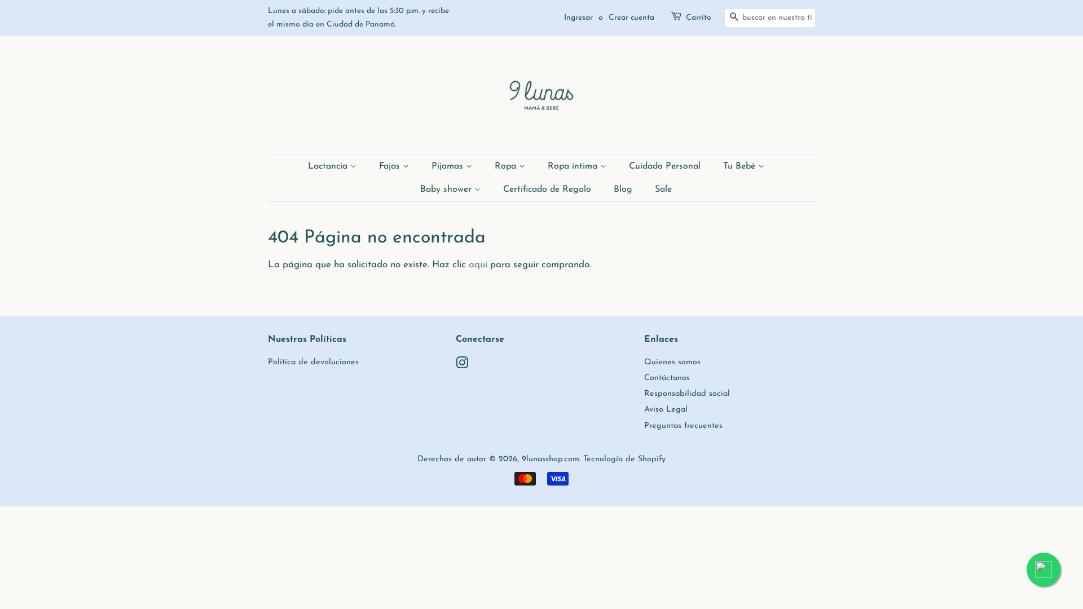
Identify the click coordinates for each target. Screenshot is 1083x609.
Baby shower (447, 189)
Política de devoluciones (313, 362)
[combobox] (770, 18)
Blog (623, 189)
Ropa (507, 166)
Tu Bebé (740, 166)
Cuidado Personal (665, 166)
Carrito (698, 18)
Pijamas (449, 166)
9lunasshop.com (550, 459)
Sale (663, 189)
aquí (478, 265)
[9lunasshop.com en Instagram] (462, 365)
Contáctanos (667, 378)
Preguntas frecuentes (683, 426)
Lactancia (329, 166)
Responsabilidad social (687, 394)
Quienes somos (672, 362)
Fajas (391, 166)
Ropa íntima (574, 166)
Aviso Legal (666, 409)
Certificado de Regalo (547, 189)
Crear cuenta (631, 18)
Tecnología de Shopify (624, 459)
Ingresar (578, 18)
